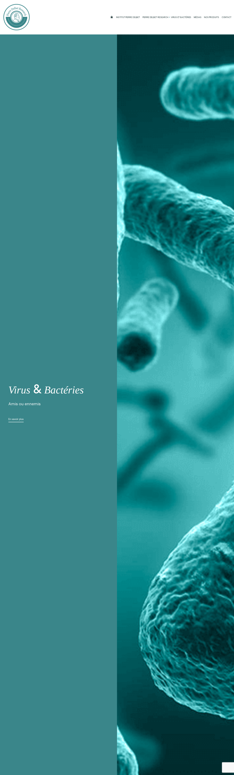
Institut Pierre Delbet (128, 17)
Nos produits (211, 17)
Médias (197, 17)
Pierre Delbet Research (155, 17)
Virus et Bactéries (181, 17)
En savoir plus (16, 419)
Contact (226, 17)
